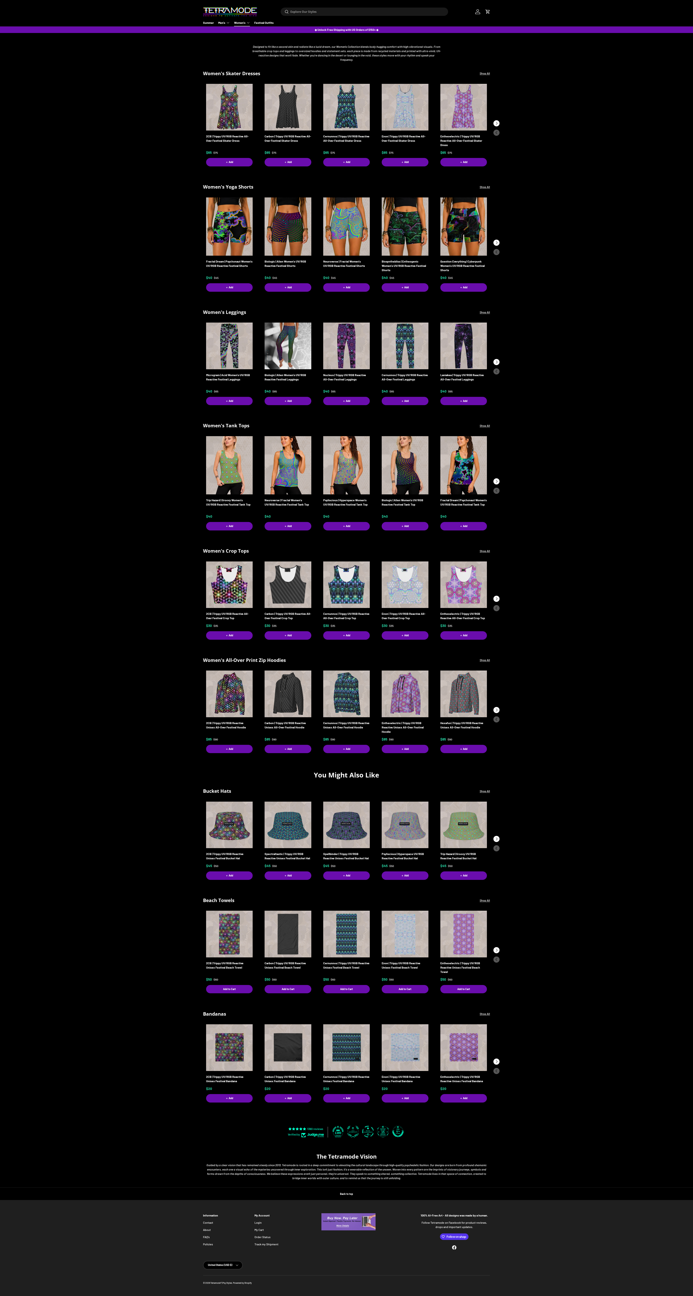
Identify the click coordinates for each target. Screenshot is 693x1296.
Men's (221, 22)
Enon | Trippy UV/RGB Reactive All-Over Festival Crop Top (404, 616)
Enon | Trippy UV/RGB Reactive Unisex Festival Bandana (401, 1079)
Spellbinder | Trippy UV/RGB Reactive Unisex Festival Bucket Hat (346, 856)
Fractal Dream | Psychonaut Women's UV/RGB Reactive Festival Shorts (229, 263)
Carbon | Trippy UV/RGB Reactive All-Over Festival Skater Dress (288, 138)
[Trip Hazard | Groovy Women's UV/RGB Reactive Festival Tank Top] (229, 465)
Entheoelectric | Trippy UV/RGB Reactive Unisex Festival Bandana (461, 1079)
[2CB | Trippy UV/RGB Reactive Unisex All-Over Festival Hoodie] (229, 694)
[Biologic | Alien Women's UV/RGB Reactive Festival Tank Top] (405, 465)
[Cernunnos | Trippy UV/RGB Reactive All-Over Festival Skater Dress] (346, 107)
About (207, 1229)
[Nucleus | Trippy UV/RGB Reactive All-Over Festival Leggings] (346, 346)
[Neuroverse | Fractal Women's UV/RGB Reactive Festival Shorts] (346, 226)
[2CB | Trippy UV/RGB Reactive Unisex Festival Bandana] (229, 1047)
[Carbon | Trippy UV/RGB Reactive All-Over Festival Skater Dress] (288, 107)
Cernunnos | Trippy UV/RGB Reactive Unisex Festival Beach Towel (346, 965)
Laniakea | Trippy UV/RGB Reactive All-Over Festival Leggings (462, 377)
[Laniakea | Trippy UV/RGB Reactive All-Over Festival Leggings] (463, 346)
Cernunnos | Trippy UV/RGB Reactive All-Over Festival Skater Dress (346, 138)
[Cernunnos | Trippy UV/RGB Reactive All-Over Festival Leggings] (405, 346)
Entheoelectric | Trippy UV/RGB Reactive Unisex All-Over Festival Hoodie (403, 727)
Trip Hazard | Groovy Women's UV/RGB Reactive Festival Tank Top (228, 502)
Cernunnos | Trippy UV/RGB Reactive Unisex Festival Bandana (346, 1079)
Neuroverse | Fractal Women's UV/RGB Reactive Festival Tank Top (287, 502)
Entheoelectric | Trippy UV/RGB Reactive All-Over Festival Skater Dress (461, 141)
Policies (208, 1244)
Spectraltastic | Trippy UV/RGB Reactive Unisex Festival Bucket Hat (287, 856)
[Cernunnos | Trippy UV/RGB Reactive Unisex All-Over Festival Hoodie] (346, 694)
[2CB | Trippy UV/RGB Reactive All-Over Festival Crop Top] (229, 584)
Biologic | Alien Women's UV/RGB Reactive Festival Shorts (285, 263)
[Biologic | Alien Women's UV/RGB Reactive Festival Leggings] (288, 346)
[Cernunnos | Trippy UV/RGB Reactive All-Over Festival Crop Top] (346, 584)
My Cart (259, 1229)
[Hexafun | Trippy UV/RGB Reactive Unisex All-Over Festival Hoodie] (463, 694)
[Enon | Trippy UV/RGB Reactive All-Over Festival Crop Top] (405, 584)
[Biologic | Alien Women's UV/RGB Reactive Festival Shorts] (288, 226)
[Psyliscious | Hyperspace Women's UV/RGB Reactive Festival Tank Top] (346, 465)
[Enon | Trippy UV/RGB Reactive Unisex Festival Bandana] (405, 1047)
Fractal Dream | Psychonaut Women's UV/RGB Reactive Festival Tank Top (463, 502)
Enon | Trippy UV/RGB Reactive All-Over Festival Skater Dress (404, 138)
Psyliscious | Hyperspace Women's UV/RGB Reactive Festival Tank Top (345, 502)
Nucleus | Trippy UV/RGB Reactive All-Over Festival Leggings (344, 377)
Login (258, 1222)
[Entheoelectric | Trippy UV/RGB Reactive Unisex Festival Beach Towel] (463, 934)
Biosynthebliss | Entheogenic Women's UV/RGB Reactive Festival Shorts (404, 266)
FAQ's (206, 1237)
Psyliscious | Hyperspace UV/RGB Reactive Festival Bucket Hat (403, 856)
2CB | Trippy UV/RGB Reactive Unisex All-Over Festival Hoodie (226, 725)
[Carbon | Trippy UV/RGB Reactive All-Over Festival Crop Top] (288, 584)
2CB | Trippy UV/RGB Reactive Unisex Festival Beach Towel (224, 965)
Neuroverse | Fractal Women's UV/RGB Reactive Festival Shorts (344, 263)
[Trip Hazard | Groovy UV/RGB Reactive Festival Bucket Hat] (463, 825)
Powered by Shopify (242, 1283)
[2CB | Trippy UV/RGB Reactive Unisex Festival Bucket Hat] (229, 825)
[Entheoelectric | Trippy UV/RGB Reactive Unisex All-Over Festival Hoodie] (405, 694)
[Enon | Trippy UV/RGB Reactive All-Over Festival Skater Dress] (405, 107)
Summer (208, 22)
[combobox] (364, 12)
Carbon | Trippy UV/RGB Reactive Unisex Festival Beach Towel (285, 965)
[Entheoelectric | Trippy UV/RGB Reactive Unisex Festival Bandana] (463, 1047)
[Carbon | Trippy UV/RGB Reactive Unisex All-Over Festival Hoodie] (288, 694)
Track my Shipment (266, 1244)
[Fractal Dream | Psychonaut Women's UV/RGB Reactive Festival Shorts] (229, 226)
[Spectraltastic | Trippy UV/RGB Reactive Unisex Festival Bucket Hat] (288, 825)
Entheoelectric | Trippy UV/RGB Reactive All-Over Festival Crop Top (462, 616)
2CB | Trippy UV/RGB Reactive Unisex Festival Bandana (224, 1079)
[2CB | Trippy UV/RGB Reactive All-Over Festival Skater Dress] (229, 107)
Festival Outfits (264, 22)
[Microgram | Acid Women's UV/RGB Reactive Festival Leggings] (229, 346)
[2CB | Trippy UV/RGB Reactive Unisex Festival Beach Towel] (229, 934)
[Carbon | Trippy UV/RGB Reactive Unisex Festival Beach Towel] (288, 934)
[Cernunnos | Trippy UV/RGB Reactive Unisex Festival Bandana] (346, 1047)
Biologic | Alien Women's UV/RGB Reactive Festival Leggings (285, 377)
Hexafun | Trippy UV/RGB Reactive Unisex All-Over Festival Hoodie (461, 725)
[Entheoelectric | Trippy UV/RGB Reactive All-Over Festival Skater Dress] (463, 107)
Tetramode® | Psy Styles (221, 1283)
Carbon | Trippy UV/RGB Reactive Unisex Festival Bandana (285, 1079)
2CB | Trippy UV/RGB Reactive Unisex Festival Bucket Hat (224, 856)
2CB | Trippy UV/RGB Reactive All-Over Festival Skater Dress (227, 138)
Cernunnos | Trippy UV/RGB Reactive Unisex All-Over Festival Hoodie (346, 725)
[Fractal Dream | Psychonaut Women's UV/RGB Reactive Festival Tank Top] (463, 465)
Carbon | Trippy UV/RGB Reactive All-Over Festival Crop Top (288, 616)
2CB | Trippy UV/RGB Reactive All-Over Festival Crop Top (227, 616)
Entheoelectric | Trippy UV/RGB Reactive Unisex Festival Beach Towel (460, 967)
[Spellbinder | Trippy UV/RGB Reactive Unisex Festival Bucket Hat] (346, 825)
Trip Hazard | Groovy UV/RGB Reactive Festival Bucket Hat (458, 856)
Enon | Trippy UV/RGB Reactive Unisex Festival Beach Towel (401, 965)
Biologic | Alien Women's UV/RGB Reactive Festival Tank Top (402, 502)
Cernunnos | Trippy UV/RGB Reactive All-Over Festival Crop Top (346, 616)
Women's (239, 22)
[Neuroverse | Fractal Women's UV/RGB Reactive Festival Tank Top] (288, 465)
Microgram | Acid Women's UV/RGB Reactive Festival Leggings (228, 377)
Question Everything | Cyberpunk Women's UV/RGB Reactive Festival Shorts (462, 266)
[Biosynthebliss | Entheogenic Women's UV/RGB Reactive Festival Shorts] (405, 226)
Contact (208, 1222)
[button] (488, 12)
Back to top (346, 1193)
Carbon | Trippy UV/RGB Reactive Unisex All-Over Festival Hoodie (285, 725)
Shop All (485, 73)
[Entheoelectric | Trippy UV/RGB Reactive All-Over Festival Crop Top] (463, 584)
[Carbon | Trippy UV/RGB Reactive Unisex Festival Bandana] (288, 1047)
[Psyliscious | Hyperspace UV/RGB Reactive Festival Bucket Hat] (405, 825)
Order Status (262, 1237)
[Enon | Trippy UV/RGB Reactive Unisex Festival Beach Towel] (405, 934)
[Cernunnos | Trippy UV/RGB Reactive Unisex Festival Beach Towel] (346, 934)
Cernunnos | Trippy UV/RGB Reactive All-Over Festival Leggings (405, 377)
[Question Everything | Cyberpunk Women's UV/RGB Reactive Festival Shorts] (463, 226)
